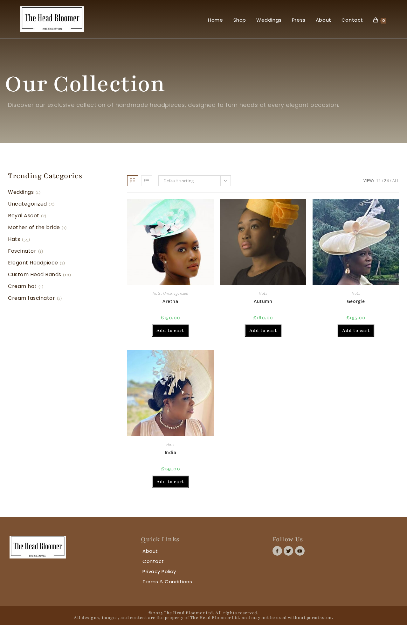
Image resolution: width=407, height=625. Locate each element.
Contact (153, 561)
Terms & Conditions (167, 581)
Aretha (170, 301)
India (170, 452)
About (150, 551)
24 (386, 180)
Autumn (263, 301)
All (395, 180)
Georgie (356, 301)
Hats (157, 293)
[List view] (146, 180)
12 (378, 180)
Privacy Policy (159, 571)
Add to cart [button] (170, 330)
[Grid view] (132, 180)
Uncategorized (176, 293)
